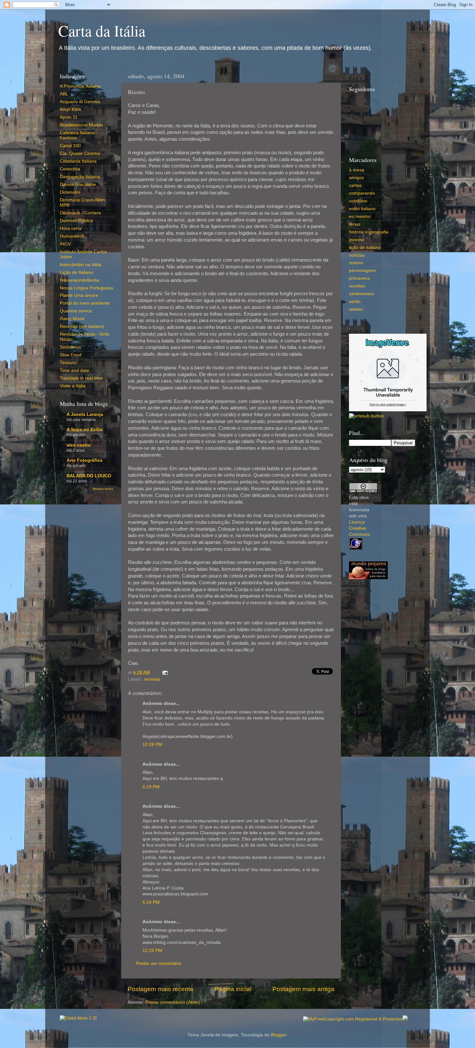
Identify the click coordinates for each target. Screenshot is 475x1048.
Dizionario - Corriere (80, 213)
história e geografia (368, 232)
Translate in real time (81, 378)
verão (355, 301)
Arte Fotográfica (84, 460)
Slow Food (70, 354)
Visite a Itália (73, 386)
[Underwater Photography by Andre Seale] (366, 416)
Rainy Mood (72, 318)
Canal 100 (70, 145)
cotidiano (358, 201)
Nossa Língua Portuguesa (86, 288)
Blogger (278, 1034)
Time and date (74, 370)
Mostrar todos (103, 489)
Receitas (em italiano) (82, 326)
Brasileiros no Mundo (81, 125)
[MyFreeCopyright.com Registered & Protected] (353, 1019)
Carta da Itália (101, 30)
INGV (65, 244)
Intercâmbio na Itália (80, 264)
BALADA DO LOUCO (89, 475)
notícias (357, 255)
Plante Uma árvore (79, 295)
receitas (152, 679)
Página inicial (233, 989)
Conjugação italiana (80, 176)
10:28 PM (152, 744)
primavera (359, 278)
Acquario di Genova (80, 101)
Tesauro (68, 362)
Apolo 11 (69, 117)
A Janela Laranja (85, 414)
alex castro (79, 445)
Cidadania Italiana (78, 161)
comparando (362, 193)
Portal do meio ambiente (85, 303)
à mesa (356, 169)
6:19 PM (151, 786)
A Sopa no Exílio (85, 429)
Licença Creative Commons (359, 528)
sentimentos (361, 293)
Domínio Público (76, 220)
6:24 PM (151, 902)
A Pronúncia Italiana (80, 86)
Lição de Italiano (76, 272)
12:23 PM (152, 950)
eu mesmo (360, 216)
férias (354, 224)
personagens (362, 270)
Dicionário (70, 192)
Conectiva (70, 169)
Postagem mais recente (161, 989)
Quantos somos (76, 310)
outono (356, 262)
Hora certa (70, 228)
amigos (356, 177)
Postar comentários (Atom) (172, 1002)
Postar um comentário (158, 963)
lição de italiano (365, 247)
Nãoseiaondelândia (79, 280)
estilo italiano (362, 208)
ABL (64, 94)
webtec (356, 309)
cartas (355, 185)
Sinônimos (70, 347)
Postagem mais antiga (303, 989)
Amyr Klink (70, 109)
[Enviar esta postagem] (164, 672)
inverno (356, 239)
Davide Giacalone (78, 184)
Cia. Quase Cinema (80, 153)
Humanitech (72, 236)
